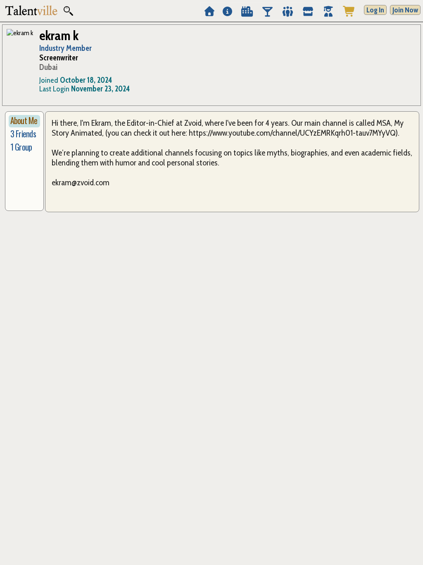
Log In (375, 9)
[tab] (24, 121)
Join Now (405, 9)
